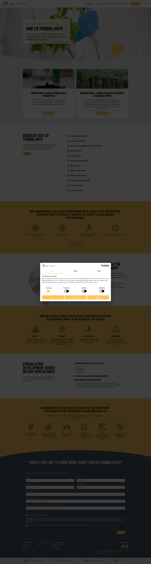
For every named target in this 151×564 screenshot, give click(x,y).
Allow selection (75, 297)
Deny (53, 297)
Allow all (98, 297)
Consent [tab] (52, 271)
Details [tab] (75, 271)
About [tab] (99, 271)
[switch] (66, 291)
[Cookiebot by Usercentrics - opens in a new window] (102, 266)
